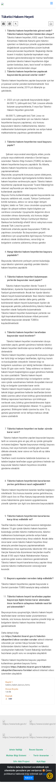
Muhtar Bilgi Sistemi (16, 755)
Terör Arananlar (41, 755)
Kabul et (28, 778)
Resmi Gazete (36, 750)
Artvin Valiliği (15, 750)
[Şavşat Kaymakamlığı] (11, 4)
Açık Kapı (41, 761)
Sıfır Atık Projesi (21, 761)
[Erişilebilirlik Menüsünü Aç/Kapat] (50, 776)
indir (10, 699)
